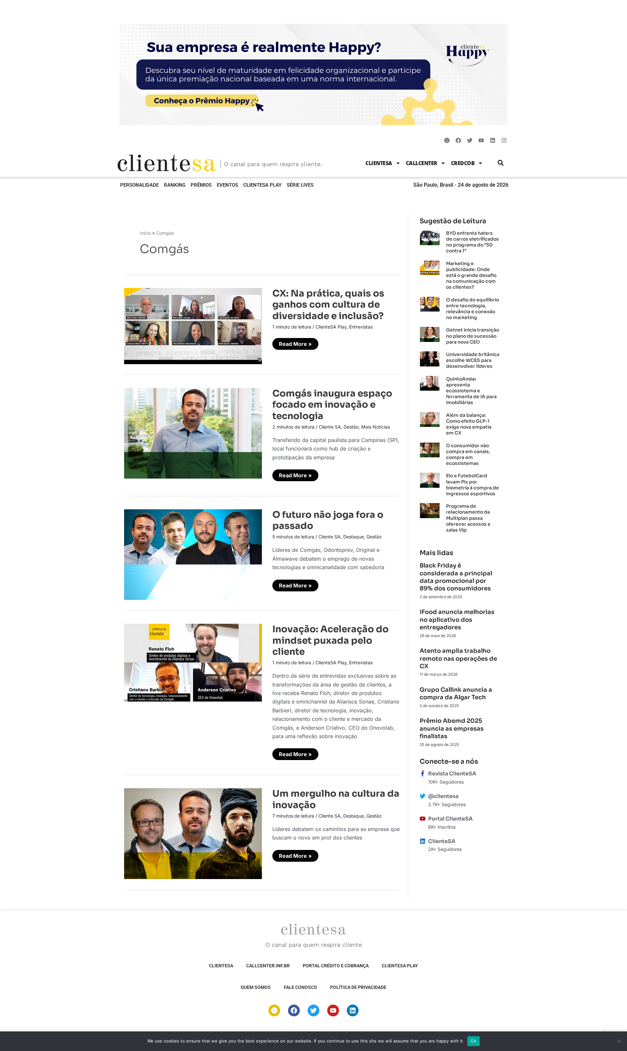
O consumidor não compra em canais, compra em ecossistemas (468, 454)
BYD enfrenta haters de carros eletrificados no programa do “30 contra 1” (472, 242)
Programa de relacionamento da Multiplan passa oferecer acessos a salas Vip (468, 518)
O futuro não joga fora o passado (327, 520)
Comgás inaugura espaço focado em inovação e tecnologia (332, 405)
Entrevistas (361, 327)
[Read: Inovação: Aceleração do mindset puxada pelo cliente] (193, 662)
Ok (473, 1040)
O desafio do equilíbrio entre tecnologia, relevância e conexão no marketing (472, 309)
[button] (500, 163)
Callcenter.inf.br (268, 965)
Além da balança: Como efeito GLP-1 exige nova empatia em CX (468, 424)
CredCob (463, 163)
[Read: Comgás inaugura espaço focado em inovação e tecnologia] (193, 433)
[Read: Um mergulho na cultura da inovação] (193, 833)
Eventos (227, 185)
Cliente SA (330, 427)
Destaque (353, 536)
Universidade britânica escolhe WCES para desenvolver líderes (472, 360)
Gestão (351, 427)
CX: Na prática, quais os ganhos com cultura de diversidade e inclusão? (328, 305)
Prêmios (201, 185)
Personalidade (139, 185)
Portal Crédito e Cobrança (336, 965)
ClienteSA (378, 163)
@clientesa (443, 796)
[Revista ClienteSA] (423, 773)
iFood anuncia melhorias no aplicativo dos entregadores (457, 619)
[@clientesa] (423, 796)
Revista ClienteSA (452, 773)
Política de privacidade (358, 987)
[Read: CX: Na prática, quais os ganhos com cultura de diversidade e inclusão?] (193, 325)
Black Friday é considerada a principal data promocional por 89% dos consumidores (456, 577)
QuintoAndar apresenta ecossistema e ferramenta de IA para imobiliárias (471, 391)
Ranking (174, 185)
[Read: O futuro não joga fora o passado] (193, 554)
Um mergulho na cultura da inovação (335, 799)
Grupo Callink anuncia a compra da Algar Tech (456, 693)
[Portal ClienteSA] (423, 819)
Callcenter (421, 163)
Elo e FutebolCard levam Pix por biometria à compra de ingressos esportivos (472, 485)
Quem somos (256, 987)
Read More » (295, 344)
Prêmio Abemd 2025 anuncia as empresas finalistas (452, 728)
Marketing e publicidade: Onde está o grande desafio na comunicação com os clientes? (471, 275)
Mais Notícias (375, 427)
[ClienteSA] (423, 841)
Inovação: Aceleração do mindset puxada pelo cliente (330, 640)
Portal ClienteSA (450, 818)
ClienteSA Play (262, 185)
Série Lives (300, 185)
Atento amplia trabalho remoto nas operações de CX (458, 658)
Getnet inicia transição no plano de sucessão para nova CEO (472, 336)
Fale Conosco (300, 987)
